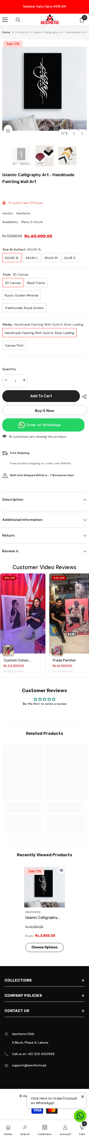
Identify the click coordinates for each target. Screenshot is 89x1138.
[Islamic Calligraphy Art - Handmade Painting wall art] (44, 888)
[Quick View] (61, 871)
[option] (44, 7)
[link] (23, 810)
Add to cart (42, 397)
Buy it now (44, 411)
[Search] (18, 21)
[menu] (5, 20)
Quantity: (9, 370)
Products (22, 33)
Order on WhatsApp (43, 425)
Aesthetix (23, 214)
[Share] (83, 397)
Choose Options (44, 948)
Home (6, 33)
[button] (74, 134)
